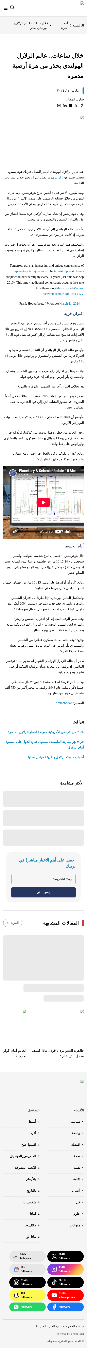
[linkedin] (65, 105)
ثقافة (76, 1179)
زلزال (59, 177)
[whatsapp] (70, 105)
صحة (76, 1156)
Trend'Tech (77, 1333)
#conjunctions (38, 271)
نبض (22, 1256)
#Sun (57, 271)
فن (78, 1202)
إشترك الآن (43, 892)
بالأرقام (32, 1179)
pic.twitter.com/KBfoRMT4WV (63, 294)
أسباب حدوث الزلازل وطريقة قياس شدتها (56, 757)
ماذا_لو (33, 1237)
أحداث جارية (63, 25)
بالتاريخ (33, 1191)
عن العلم (54, 1326)
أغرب (34, 1133)
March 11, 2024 (69, 303)
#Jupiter (67, 271)
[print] (82, 105)
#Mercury (61, 288)
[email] (59, 105)
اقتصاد (75, 1144)
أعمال (76, 1190)
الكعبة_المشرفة (27, 1168)
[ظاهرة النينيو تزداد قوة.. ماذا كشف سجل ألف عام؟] (55, 1026)
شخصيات (31, 1202)
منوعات (75, 1225)
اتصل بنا (41, 1326)
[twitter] (76, 105)
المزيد (15, 923)
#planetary (21, 271)
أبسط (34, 1122)
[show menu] (5, 8)
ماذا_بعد (32, 1225)
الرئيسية (78, 25)
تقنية (77, 1167)
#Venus (78, 288)
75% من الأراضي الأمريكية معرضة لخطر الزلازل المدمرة (46, 732)
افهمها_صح (30, 1145)
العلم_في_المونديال (24, 1156)
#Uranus (78, 271)
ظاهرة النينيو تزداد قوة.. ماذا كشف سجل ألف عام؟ (58, 1053)
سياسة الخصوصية (73, 1326)
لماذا (34, 1214)
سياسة (75, 1121)
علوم (76, 1213)
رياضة (76, 1133)
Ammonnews (63, 703)
